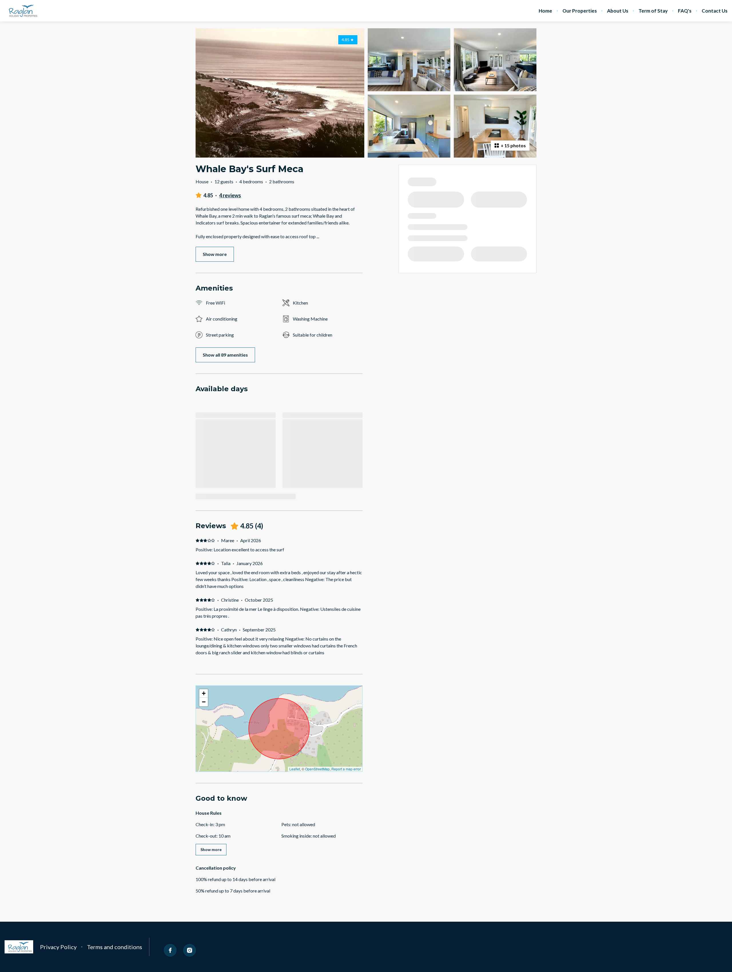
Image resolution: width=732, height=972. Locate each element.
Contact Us (714, 11)
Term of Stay (653, 11)
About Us (617, 11)
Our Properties (579, 11)
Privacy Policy (58, 947)
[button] (203, 693)
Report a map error (346, 768)
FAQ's (684, 11)
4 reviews (230, 195)
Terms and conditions (114, 947)
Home (545, 11)
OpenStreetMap (317, 768)
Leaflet (294, 768)
